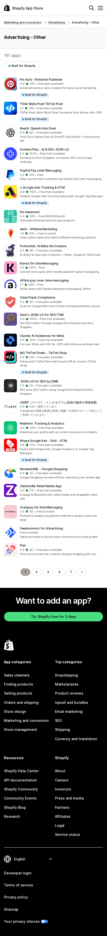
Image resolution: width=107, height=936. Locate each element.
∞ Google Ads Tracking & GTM (42, 187)
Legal (59, 825)
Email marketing (69, 711)
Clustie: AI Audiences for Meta (42, 336)
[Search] (91, 8)
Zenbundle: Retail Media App (41, 486)
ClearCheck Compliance (37, 297)
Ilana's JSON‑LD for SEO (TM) (42, 315)
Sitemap (11, 909)
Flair (23, 545)
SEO (58, 720)
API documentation (20, 780)
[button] (53, 87)
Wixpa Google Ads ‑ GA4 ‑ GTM (43, 441)
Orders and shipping (21, 702)
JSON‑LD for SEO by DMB (39, 381)
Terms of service (18, 885)
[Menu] (100, 8)
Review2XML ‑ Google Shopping (43, 469)
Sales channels (17, 675)
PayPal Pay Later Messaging (40, 170)
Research (12, 816)
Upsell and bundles (71, 702)
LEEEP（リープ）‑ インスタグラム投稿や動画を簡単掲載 (58, 402)
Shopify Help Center (21, 771)
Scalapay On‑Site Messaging (41, 507)
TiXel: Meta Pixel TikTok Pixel (41, 104)
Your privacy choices (22, 921)
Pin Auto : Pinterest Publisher (41, 79)
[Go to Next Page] (82, 572)
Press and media (69, 798)
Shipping (62, 729)
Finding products (18, 684)
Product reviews (69, 693)
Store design (15, 711)
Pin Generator (30, 212)
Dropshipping (66, 675)
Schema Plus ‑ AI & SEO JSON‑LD (44, 149)
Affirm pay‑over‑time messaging (44, 280)
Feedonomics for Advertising (41, 528)
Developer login (17, 873)
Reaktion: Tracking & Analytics (42, 423)
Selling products (18, 693)
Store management (20, 729)
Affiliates (62, 816)
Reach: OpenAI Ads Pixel (38, 128)
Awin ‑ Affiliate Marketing (38, 229)
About (60, 771)
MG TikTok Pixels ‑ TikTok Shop (43, 353)
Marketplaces (67, 684)
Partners (62, 807)
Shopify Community (21, 789)
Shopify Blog (15, 807)
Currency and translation (76, 739)
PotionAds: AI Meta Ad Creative (43, 246)
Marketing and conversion (26, 720)
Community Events (20, 798)
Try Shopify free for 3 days (53, 616)
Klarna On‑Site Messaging (39, 263)
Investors (63, 789)
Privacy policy (16, 897)
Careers (61, 780)
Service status (67, 834)
